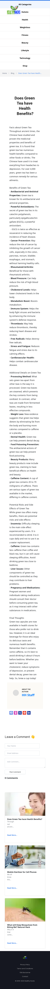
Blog (12, 73)
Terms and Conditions (25, 969)
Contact (25, 976)
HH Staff (28, 695)
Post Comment (15, 772)
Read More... (12, 835)
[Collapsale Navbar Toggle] (47, 12)
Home (4, 73)
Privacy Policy (25, 965)
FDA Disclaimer (25, 973)
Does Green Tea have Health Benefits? (30, 73)
